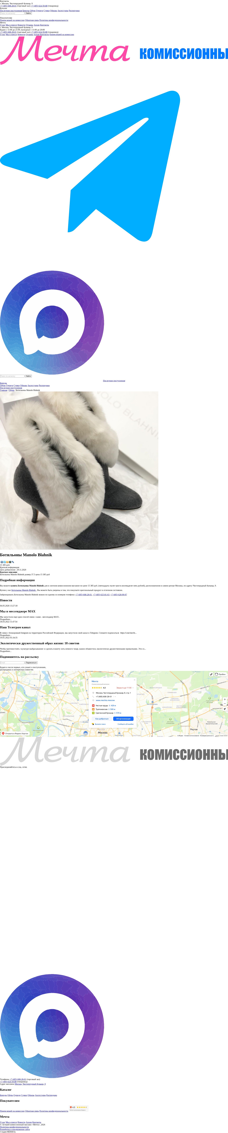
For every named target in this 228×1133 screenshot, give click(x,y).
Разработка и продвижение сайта (15, 1129)
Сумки (47, 10)
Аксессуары (63, 10)
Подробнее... (5, 619)
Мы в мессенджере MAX (17, 611)
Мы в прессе (11, 25)
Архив (37, 25)
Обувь (32, 10)
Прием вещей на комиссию (12, 20)
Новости (21, 25)
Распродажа (74, 10)
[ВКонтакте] (2, 562)
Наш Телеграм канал (15, 627)
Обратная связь (32, 20)
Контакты (44, 25)
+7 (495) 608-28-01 (8, 6)
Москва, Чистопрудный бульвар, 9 (30, 1084)
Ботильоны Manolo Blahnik (23, 590)
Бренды (26, 10)
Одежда (39, 10)
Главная (3, 390)
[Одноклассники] (7, 562)
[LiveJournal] (13, 562)
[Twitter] (4, 562)
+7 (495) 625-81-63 (101, 595)
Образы (53, 10)
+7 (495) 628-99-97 (118, 595)
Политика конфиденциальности (53, 20)
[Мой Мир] (10, 562)
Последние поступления (11, 10)
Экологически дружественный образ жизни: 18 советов (39, 643)
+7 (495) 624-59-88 (39, 6)
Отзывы (29, 25)
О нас (2, 25)
